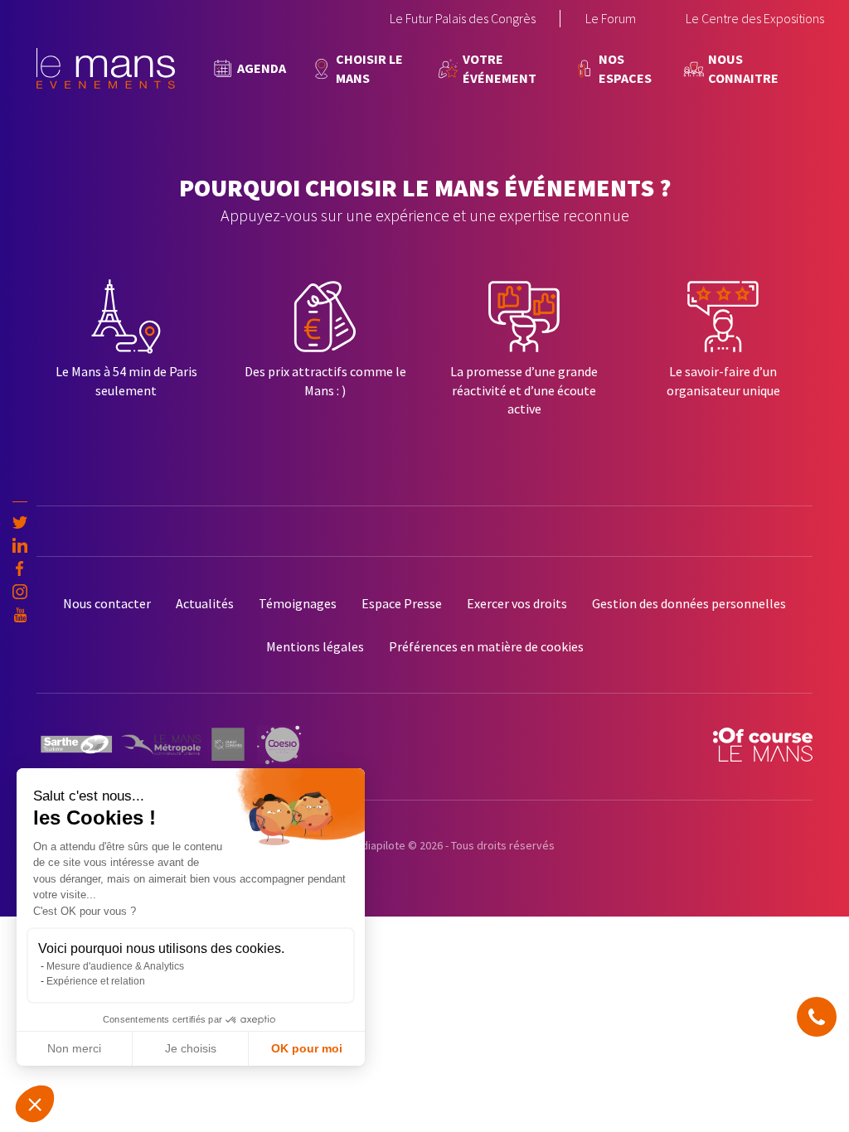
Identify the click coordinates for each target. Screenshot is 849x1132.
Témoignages (298, 603)
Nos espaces (625, 68)
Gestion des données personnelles (689, 603)
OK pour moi (306, 1048)
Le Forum (610, 18)
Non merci (74, 1048)
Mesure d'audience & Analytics (115, 966)
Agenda (261, 68)
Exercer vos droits (517, 603)
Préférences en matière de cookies (486, 646)
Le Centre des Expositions (755, 18)
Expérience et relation (95, 981)
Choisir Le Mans (369, 68)
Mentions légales (315, 646)
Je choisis (190, 1048)
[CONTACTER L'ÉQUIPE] (817, 1017)
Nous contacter (107, 603)
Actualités (205, 603)
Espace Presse (401, 603)
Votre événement (499, 68)
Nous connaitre (743, 68)
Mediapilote (376, 845)
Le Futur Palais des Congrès (463, 18)
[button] (35, 1104)
